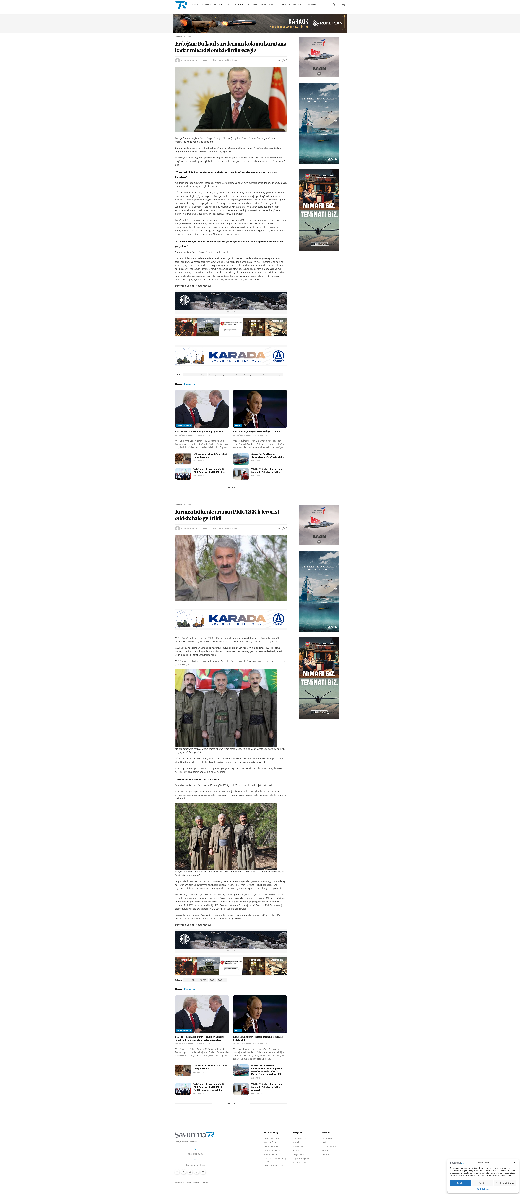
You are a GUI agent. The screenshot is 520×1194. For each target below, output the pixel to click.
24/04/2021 (206, 60)
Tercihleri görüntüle (505, 1183)
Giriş (342, 4)
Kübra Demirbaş (186, 435)
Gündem (239, 5)
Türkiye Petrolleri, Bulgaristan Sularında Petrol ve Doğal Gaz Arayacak (266, 1087)
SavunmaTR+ (313, 5)
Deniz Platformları (272, 1146)
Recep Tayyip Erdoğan (272, 375)
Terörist (221, 980)
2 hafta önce (200, 461)
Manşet (238, 425)
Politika (296, 1150)
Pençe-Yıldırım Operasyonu (247, 375)
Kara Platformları (271, 1142)
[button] (514, 1162)
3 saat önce (200, 435)
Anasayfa (178, 36)
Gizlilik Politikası (483, 1189)
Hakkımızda (327, 1138)
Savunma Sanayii (201, 5)
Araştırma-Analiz (223, 5)
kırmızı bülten (191, 980)
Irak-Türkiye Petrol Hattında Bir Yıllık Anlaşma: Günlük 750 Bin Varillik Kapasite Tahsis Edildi (209, 1087)
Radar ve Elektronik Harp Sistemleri (275, 1159)
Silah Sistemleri (271, 1154)
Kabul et (460, 1183)
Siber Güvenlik (269, 5)
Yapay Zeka (298, 5)
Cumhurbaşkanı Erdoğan (195, 375)
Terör (212, 980)
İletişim (325, 1154)
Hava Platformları (272, 1138)
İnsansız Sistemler (272, 1150)
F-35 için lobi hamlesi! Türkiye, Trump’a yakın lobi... (200, 432)
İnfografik (252, 5)
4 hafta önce (200, 476)
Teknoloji (285, 5)
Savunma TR (191, 60)
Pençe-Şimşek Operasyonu (221, 375)
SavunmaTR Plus (300, 1162)
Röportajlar (298, 1146)
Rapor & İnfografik (301, 1158)
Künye (325, 1150)
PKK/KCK (203, 980)
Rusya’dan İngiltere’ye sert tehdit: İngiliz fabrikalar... (258, 432)
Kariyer (325, 1142)
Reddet (482, 1183)
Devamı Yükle (231, 488)
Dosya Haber (298, 1154)
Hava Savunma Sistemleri (275, 1165)
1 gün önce (258, 435)
